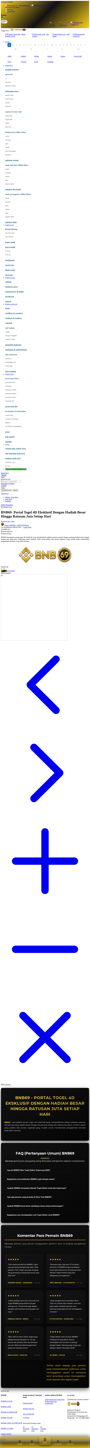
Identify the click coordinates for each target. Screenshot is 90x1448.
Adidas (23, 56)
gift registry (50, 5)
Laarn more (27, 527)
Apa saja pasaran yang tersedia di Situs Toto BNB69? (29, 1197)
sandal (7, 123)
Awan (36, 62)
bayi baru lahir (9, 233)
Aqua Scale (78, 56)
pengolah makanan (13, 345)
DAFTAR (63, 25)
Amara (62, 56)
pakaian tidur (9, 95)
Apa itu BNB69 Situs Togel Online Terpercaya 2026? (28, 1170)
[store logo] (18, 31)
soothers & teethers (13, 318)
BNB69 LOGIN (6, 1401)
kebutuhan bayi (12, 91)
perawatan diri (9, 401)
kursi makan (10, 371)
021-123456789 (28, 1414)
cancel (4, 485)
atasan (7, 136)
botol (7, 308)
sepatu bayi (8, 116)
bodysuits (8, 106)
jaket (6, 180)
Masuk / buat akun (11, 497)
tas (6, 78)
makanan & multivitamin (16, 350)
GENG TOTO (6, 1434)
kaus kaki (8, 127)
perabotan (9, 296)
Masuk (4, 475)
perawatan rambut (10, 393)
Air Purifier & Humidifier (13, 426)
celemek (8, 323)
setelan (7, 147)
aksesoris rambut (10, 86)
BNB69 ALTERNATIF (9, 1412)
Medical (7, 423)
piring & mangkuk (11, 335)
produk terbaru (12, 69)
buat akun (8, 499)
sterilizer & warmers (14, 313)
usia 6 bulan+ (9, 237)
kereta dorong (11, 229)
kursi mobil (10, 247)
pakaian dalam (9, 184)
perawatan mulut (10, 397)
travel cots (9, 265)
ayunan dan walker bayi (15, 448)
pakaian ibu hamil (13, 189)
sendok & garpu (10, 339)
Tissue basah (9, 415)
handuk (8, 442)
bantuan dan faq (28, 1409)
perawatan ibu (11, 406)
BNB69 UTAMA (7, 1428)
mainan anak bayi (13, 458)
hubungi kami (27, 1403)
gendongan (9, 260)
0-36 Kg (7, 255)
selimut (8, 282)
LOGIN (52, 25)
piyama (7, 102)
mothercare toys (10, 462)
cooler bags (8, 366)
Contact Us (74, 24)
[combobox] (11, 481)
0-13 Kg (7, 251)
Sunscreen (8, 386)
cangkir (7, 332)
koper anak (10, 242)
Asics (9, 62)
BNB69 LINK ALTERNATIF (11, 1423)
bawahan (8, 140)
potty (7, 432)
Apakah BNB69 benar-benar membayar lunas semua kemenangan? (35, 1206)
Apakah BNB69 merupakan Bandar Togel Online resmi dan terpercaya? (36, 1188)
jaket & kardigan (10, 151)
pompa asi (8, 358)
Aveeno (23, 62)
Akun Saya (5, 473)
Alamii (49, 56)
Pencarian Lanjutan (7, 483)
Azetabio (50, 62)
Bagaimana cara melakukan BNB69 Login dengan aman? (31, 1179)
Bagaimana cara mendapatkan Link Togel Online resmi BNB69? (33, 1215)
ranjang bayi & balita (14, 291)
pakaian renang (12, 160)
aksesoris (8, 155)
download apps (23, 5)
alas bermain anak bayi (15, 453)
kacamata (8, 82)
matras (8, 301)
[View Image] (1, 1083)
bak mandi (9, 437)
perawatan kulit (10, 382)
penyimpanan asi (10, 362)
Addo (9, 56)
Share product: (6, 573)
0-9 (78, 49)
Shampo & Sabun (10, 390)
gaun (6, 143)
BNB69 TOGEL (7, 1418)
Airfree (36, 56)
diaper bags (10, 270)
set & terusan (9, 99)
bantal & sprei (11, 287)
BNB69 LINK (6, 1407)
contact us (76, 36)
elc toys (7, 466)
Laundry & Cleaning (11, 419)
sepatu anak (8, 119)
